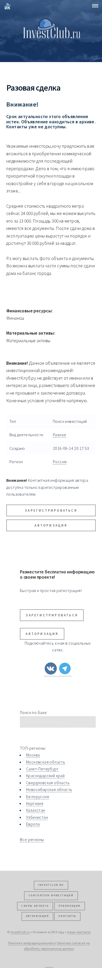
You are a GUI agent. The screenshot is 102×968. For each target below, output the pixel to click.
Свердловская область (48, 782)
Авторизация (51, 525)
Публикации (70, 906)
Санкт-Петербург (42, 768)
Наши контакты (78, 932)
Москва (33, 754)
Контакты (67, 916)
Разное (59, 434)
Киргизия (34, 803)
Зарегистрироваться (51, 510)
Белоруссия (37, 796)
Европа (33, 824)
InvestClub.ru (51, 885)
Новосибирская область (49, 789)
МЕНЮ (93, 6)
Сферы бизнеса (35, 906)
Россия (59, 461)
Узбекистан (37, 817)
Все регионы (32, 839)
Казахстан (35, 810)
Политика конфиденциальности (32, 943)
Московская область (45, 762)
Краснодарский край (45, 775)
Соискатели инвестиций (51, 895)
